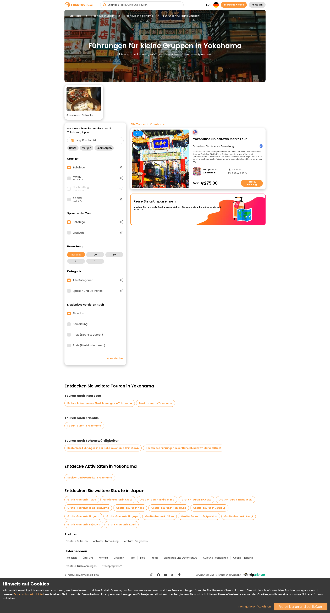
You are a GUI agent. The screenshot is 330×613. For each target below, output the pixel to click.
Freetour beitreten (77, 541)
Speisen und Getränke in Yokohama (89, 477)
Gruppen (119, 557)
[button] (83, 102)
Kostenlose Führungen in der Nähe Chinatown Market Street (183, 448)
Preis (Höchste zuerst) (88, 335)
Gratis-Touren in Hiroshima (157, 499)
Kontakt (103, 557)
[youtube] (165, 575)
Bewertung (80, 324)
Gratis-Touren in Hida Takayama (88, 508)
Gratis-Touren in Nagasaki (235, 499)
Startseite (75, 16)
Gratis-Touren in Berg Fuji (209, 508)
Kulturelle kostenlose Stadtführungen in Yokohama (99, 403)
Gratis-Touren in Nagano (83, 516)
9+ (95, 254)
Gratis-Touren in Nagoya (122, 516)
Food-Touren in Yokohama (84, 425)
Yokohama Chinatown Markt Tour (220, 139)
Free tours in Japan (102, 16)
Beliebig (76, 254)
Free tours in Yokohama (138, 16)
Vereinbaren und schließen (300, 606)
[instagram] (152, 575)
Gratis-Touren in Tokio (81, 499)
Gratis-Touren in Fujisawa (83, 524)
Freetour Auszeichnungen (81, 566)
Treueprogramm (112, 566)
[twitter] (172, 575)
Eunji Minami (209, 173)
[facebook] (158, 575)
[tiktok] (179, 575)
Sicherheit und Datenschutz (180, 557)
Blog (142, 557)
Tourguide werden (234, 4)
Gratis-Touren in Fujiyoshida (199, 516)
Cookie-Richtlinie (243, 557)
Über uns (88, 557)
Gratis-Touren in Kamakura (168, 508)
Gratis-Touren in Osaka (196, 499)
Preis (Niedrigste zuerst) (89, 345)
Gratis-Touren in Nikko (159, 516)
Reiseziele (71, 557)
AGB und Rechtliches (215, 557)
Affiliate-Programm (136, 541)
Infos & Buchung (252, 183)
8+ (114, 254)
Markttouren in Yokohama (155, 403)
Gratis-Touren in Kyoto (118, 499)
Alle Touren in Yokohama (147, 124)
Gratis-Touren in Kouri (121, 524)
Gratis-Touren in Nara (130, 508)
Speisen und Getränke (98, 291)
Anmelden (257, 4)
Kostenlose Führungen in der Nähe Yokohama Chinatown (103, 448)
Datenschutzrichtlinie (28, 594)
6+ (95, 261)
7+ (76, 261)
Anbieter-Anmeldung (106, 541)
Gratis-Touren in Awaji (238, 516)
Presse (154, 557)
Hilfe (132, 557)
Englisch (98, 232)
